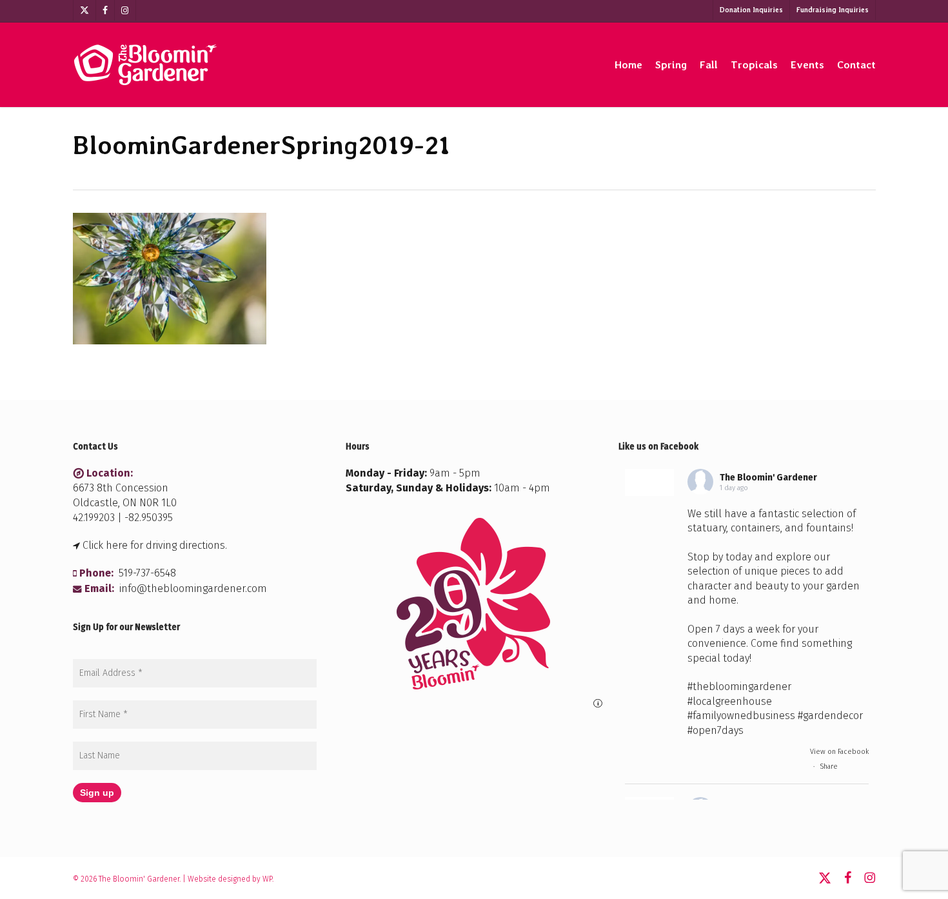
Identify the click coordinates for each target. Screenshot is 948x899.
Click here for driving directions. (155, 545)
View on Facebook (839, 751)
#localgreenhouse (729, 701)
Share (829, 766)
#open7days (715, 730)
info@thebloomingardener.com (193, 588)
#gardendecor (830, 715)
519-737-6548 (147, 573)
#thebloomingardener (739, 686)
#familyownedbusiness (741, 715)
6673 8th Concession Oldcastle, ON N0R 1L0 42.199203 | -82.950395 (125, 503)
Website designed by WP (230, 879)
